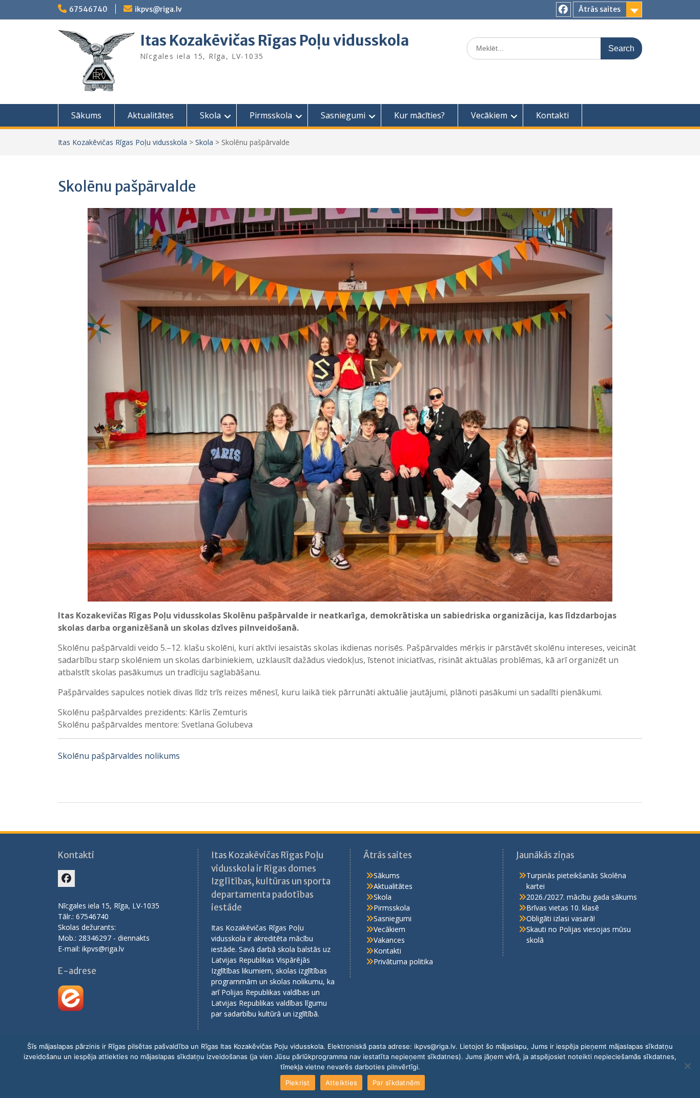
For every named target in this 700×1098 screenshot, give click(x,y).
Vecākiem (489, 115)
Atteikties (341, 1083)
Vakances (389, 940)
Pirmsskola (271, 115)
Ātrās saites (600, 9)
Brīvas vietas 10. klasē (562, 908)
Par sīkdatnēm (396, 1083)
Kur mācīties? (419, 115)
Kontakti (552, 115)
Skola (210, 115)
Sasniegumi (343, 115)
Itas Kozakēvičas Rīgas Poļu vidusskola (274, 40)
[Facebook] (563, 9)
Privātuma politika (403, 961)
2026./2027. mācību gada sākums (581, 897)
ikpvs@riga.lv (158, 9)
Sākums (86, 115)
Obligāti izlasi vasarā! (560, 918)
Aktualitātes (151, 115)
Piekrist (297, 1083)
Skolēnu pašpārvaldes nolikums (119, 755)
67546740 (88, 9)
